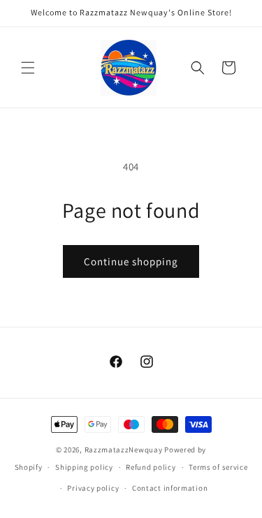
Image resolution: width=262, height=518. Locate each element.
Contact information (170, 488)
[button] (28, 67)
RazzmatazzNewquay (124, 449)
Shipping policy (84, 467)
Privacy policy (93, 488)
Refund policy (150, 467)
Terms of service (218, 467)
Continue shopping (131, 261)
